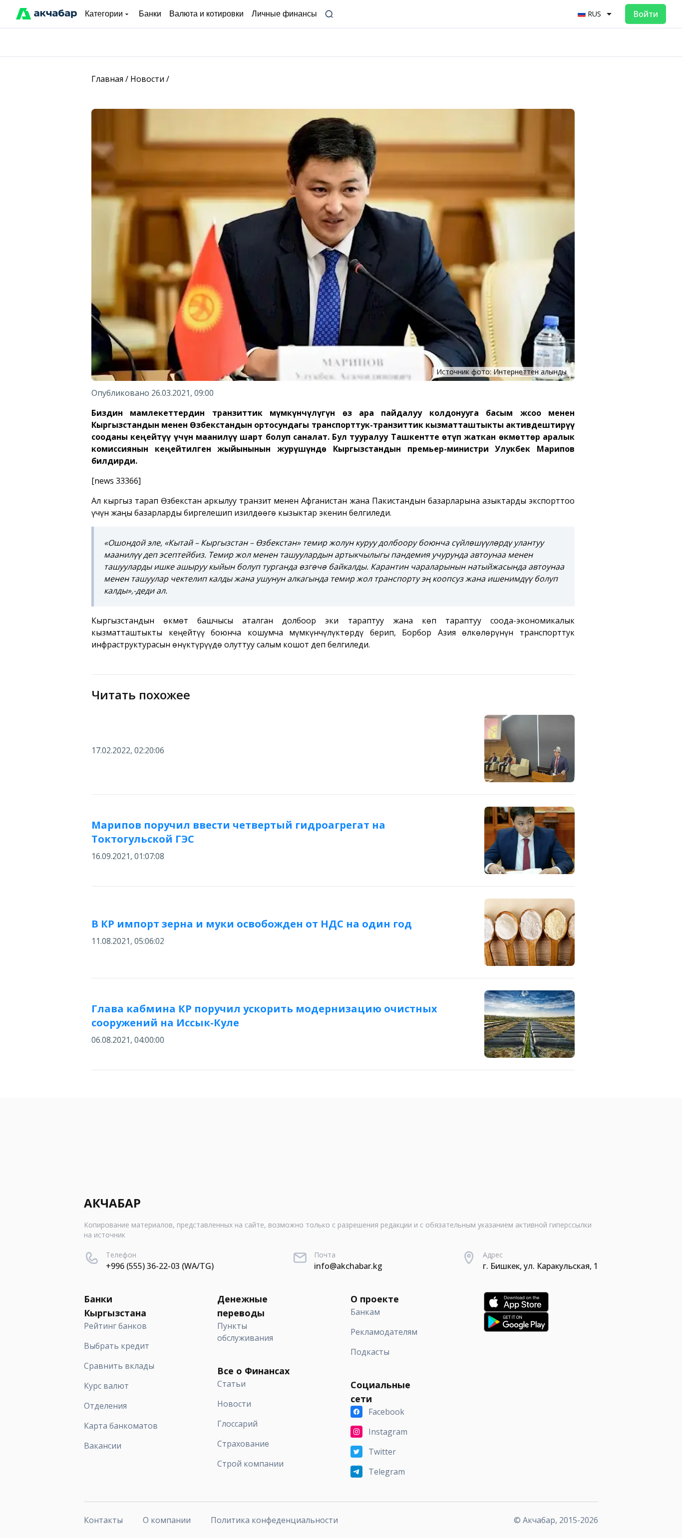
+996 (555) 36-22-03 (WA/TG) (160, 1265)
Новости (147, 78)
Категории (104, 13)
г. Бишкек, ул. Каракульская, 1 (540, 1265)
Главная (107, 78)
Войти (645, 13)
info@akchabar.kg (348, 1265)
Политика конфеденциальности (274, 1520)
